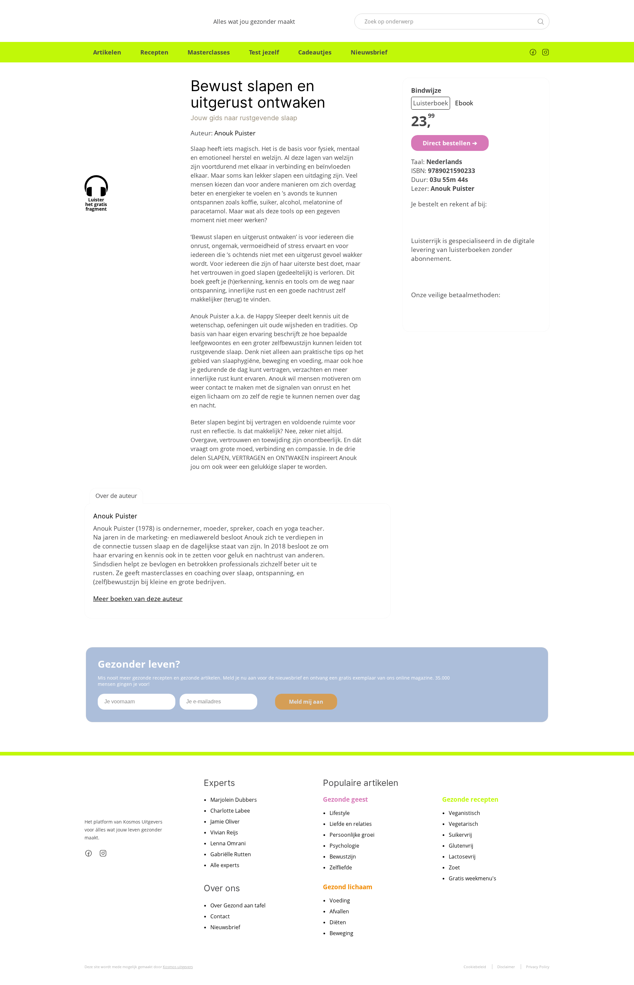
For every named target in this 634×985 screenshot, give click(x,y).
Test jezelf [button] (264, 52)
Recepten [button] (154, 52)
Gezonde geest (345, 799)
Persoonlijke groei (352, 834)
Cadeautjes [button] (315, 52)
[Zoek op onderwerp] (541, 21)
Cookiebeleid (475, 966)
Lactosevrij (462, 856)
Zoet (454, 867)
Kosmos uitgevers (178, 966)
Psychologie (344, 845)
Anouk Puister (235, 133)
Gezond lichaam (347, 887)
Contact (220, 916)
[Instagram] (545, 52)
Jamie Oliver (225, 821)
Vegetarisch (463, 823)
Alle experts (224, 865)
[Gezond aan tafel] (119, 21)
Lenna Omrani (228, 843)
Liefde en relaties (351, 823)
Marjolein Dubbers (233, 799)
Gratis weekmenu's (472, 878)
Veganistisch (464, 813)
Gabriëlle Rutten (230, 854)
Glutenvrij (461, 845)
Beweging (341, 933)
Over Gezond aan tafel (237, 905)
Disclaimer (506, 966)
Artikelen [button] (107, 52)
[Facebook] (533, 52)
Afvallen (339, 911)
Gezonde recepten (470, 799)
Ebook (464, 103)
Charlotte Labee (230, 810)
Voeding (340, 900)
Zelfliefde (341, 867)
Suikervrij (460, 834)
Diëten (338, 922)
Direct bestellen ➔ (450, 143)
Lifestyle (340, 813)
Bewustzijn (343, 856)
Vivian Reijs (224, 832)
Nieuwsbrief (369, 52)
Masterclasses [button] (209, 52)
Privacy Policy (537, 966)
